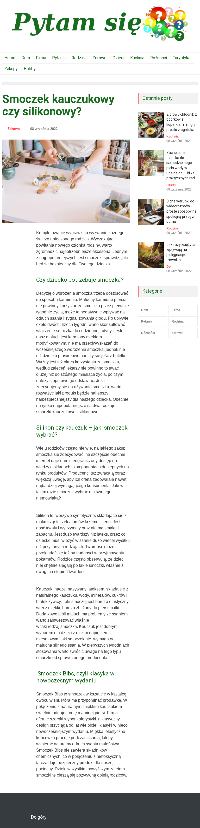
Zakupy (11, 68)
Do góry (39, 817)
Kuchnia (137, 57)
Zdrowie (177, 333)
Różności (158, 57)
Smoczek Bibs (49, 750)
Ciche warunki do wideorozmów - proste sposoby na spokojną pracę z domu (181, 211)
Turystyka (181, 57)
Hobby (30, 68)
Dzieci (118, 57)
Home (9, 57)
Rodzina (79, 57)
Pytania (59, 57)
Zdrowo (99, 57)
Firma (41, 57)
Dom (25, 57)
